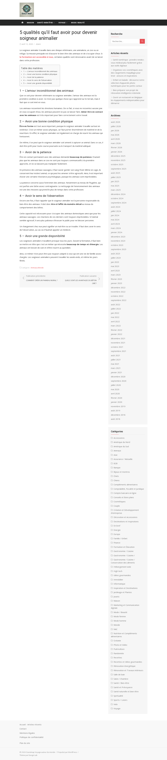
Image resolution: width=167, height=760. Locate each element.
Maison (30, 22)
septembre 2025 (118, 168)
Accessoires (119, 438)
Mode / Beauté (77, 22)
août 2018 (115, 419)
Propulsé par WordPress (67, 752)
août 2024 (115, 207)
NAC (115, 629)
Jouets (116, 596)
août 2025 (115, 173)
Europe (117, 534)
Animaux (34, 267)
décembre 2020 (118, 376)
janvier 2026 (116, 151)
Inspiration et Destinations (126, 588)
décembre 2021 (118, 338)
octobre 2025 (117, 164)
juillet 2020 (116, 385)
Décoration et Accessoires (125, 517)
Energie (117, 530)
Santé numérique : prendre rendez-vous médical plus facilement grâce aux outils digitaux (127, 62)
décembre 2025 (118, 156)
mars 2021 (116, 368)
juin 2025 (115, 181)
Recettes (118, 657)
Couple (117, 505)
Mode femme (120, 616)
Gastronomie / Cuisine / (124, 555)
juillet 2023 (116, 257)
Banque (117, 467)
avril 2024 (115, 223)
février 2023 (116, 279)
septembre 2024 (118, 202)
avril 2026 (115, 139)
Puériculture (119, 649)
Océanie (117, 640)
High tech (118, 571)
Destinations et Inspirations (126, 521)
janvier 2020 (116, 402)
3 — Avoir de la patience (33, 77)
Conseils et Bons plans (124, 497)
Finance (117, 542)
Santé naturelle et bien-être (126, 691)
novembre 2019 (118, 406)
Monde (41, 267)
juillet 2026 (116, 126)
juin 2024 (115, 215)
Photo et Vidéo (120, 645)
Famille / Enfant (120, 538)
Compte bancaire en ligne (125, 493)
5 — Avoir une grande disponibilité (37, 83)
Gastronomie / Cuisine (123, 551)
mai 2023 (115, 266)
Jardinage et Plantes (123, 592)
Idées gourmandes (122, 575)
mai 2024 (115, 219)
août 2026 (115, 122)
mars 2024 (116, 228)
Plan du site (25, 743)
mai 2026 (115, 134)
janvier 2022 (116, 334)
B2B (115, 463)
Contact (23, 728)
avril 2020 (115, 393)
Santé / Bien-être (45, 22)
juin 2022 (115, 313)
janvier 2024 (116, 232)
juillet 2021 (116, 359)
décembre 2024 (118, 194)
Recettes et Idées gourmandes (128, 662)
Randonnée (119, 653)
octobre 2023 (117, 245)
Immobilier (118, 579)
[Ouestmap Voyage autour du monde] (22, 23)
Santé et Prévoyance (123, 687)
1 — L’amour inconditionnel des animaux (40, 71)
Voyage (61, 22)
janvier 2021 (116, 372)
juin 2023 (115, 262)
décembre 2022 (118, 287)
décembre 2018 (118, 414)
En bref (117, 525)
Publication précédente (41, 278)
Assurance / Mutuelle (123, 459)
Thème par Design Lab (28, 755)
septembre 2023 (118, 249)
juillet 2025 (116, 177)
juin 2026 (115, 130)
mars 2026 (116, 143)
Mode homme (120, 620)
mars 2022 (116, 325)
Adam (38, 44)
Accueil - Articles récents (30, 724)
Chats (116, 476)
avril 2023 (115, 270)
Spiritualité (118, 695)
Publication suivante (81, 279)
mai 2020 (115, 389)
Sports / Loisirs (120, 700)
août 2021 (115, 355)
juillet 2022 (116, 308)
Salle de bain (119, 674)
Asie (115, 455)
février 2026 (116, 147)
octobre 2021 (117, 347)
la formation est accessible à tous (36, 57)
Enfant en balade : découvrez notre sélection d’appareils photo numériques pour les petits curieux (127, 83)
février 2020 (116, 398)
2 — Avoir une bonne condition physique (40, 74)
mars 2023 (116, 274)
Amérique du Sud (121, 446)
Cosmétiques (120, 501)
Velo (116, 704)
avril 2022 (115, 321)
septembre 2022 (118, 300)
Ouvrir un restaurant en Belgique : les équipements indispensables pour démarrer (127, 100)
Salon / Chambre (121, 678)
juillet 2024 (116, 211)
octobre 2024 (117, 198)
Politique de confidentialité (31, 737)
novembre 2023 (118, 240)
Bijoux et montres (122, 472)
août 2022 (115, 304)
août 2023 (115, 253)
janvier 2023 (116, 283)
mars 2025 (116, 190)
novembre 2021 (118, 342)
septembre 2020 (118, 381)
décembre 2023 (118, 236)
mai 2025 (115, 185)
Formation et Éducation (124, 547)
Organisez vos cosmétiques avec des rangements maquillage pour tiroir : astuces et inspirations (127, 73)
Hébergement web (122, 566)
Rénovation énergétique (124, 666)
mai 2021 (115, 364)
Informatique (119, 583)
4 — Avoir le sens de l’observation (37, 80)
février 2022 (116, 330)
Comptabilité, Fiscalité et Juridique (129, 489)
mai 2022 (115, 317)
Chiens (117, 480)
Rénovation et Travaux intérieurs (128, 670)
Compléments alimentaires (126, 484)
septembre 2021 (118, 351)
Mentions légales (27, 733)
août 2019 (115, 410)
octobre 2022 (117, 296)
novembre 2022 (118, 291)
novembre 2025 (118, 160)
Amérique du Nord (122, 442)
